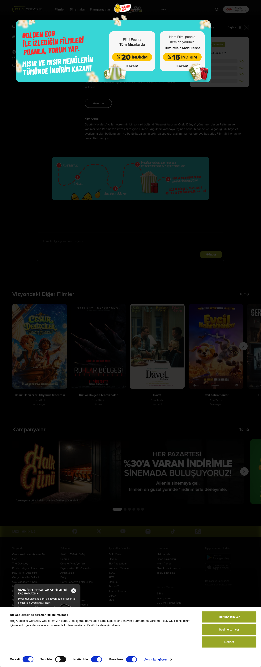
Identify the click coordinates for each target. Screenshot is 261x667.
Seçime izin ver (229, 629)
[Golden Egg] (113, 51)
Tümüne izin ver (229, 616)
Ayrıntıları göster (155, 659)
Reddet (229, 642)
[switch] (60, 659)
